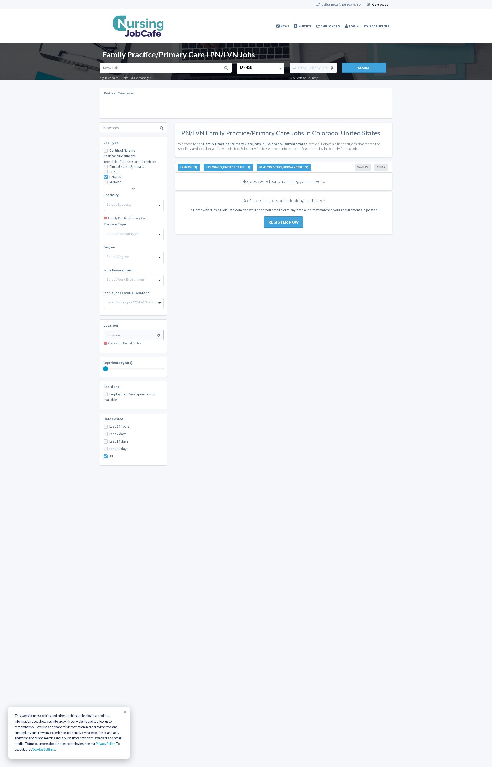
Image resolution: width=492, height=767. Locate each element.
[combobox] (260, 68)
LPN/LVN (115, 176)
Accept (124, 711)
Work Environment (118, 270)
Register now (284, 222)
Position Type (115, 224)
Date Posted (113, 419)
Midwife (115, 182)
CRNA (113, 171)
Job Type (111, 142)
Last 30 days (118, 448)
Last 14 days (118, 441)
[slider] (105, 368)
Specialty (111, 195)
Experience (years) (118, 362)
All (111, 456)
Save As (362, 167)
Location (111, 325)
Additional (112, 386)
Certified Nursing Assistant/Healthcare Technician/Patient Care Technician (130, 156)
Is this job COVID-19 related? (126, 293)
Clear (381, 167)
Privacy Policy (105, 744)
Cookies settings (43, 749)
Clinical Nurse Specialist (127, 166)
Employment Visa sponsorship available (130, 397)
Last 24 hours (119, 426)
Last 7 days (118, 433)
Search (364, 67)
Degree (109, 247)
